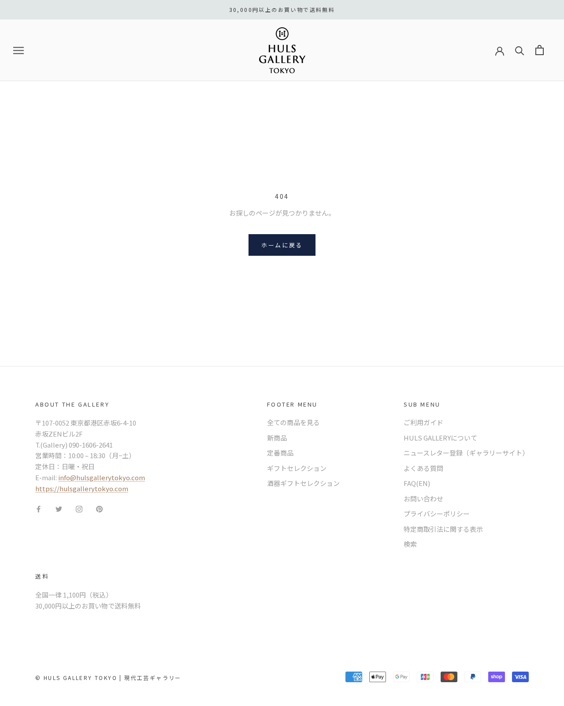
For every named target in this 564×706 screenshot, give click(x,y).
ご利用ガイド (423, 422)
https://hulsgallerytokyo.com (81, 488)
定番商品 (280, 452)
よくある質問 (423, 468)
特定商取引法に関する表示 (443, 529)
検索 (410, 544)
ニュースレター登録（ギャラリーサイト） (466, 452)
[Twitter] (59, 508)
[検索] (519, 50)
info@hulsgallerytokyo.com (101, 477)
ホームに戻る (282, 245)
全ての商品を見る (293, 422)
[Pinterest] (99, 508)
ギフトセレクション (297, 468)
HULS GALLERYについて (440, 437)
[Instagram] (79, 508)
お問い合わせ (423, 498)
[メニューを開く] (18, 50)
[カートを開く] (539, 50)
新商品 (277, 437)
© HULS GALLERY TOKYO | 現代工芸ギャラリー (108, 677)
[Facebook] (38, 508)
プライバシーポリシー (437, 513)
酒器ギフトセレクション (303, 483)
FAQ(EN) (417, 483)
